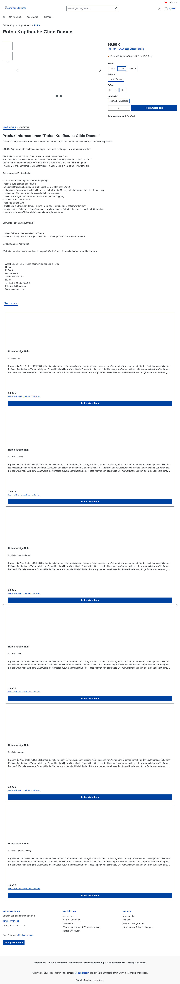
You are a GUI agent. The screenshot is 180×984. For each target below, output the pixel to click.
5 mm (121, 68)
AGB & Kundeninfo (71, 920)
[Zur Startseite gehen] (16, 8)
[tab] (9, 127)
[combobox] (89, 8)
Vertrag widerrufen (13, 942)
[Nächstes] (100, 70)
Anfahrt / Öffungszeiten (133, 923)
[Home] (5, 17)
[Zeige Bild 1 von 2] (57, 96)
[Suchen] (116, 8)
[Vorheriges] (17, 70)
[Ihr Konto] (160, 8)
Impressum (68, 916)
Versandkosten (82, 973)
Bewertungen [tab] (23, 127)
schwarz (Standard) (119, 101)
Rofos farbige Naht (18, 351)
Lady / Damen (116, 79)
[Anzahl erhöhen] (127, 108)
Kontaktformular (25, 935)
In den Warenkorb (154, 108)
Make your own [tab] (11, 303)
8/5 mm (132, 68)
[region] (52, 70)
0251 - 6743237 (11, 921)
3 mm (112, 68)
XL (122, 90)
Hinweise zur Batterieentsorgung (138, 927)
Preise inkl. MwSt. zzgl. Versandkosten (126, 49)
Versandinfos (129, 916)
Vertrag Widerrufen (71, 931)
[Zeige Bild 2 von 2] (61, 96)
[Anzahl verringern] (110, 108)
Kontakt (126, 920)
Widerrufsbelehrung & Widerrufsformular (81, 927)
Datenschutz (68, 923)
